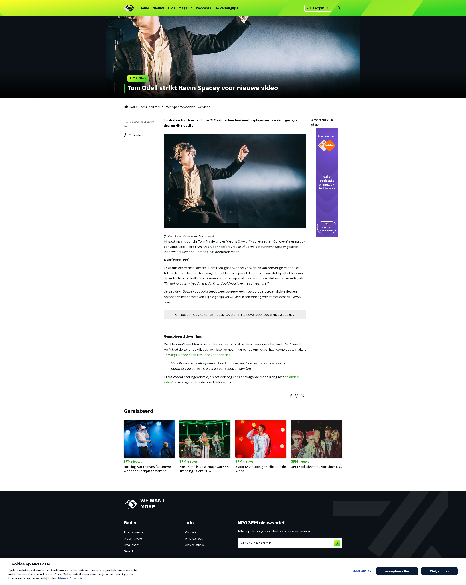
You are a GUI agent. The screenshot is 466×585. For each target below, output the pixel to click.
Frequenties (132, 545)
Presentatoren (133, 538)
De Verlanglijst (226, 8)
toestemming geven (240, 314)
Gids (171, 8)
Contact (190, 532)
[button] (338, 8)
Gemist (128, 551)
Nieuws (158, 8)
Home (144, 8)
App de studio (194, 545)
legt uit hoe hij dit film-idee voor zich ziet (200, 355)
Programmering (134, 532)
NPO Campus (315, 8)
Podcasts (203, 8)
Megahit (185, 8)
